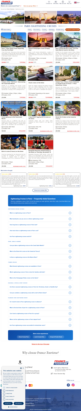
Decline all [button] (18, 403)
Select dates (6, 29)
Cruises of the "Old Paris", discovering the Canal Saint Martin (13, 82)
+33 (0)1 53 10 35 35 (60, 370)
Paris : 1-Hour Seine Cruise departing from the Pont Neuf (13, 49)
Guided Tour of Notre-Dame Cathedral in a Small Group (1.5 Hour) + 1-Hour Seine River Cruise (67, 83)
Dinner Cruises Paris (24, 337)
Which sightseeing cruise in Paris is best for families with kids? (40, 272)
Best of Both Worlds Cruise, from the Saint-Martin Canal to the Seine (67, 49)
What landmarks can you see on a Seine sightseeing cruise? (40, 219)
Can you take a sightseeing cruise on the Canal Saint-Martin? (40, 245)
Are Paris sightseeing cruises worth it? (40, 236)
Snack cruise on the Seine (36, 82)
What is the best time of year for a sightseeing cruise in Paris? (40, 307)
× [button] (23, 368)
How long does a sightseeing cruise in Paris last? (40, 225)
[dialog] (13, 387)
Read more (5, 384)
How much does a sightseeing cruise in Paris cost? (40, 230)
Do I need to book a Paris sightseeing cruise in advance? (40, 302)
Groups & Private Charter (56, 337)
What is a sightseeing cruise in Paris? (40, 213)
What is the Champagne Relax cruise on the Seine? (40, 278)
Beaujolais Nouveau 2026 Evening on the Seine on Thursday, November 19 (40, 151)
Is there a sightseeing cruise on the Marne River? (40, 257)
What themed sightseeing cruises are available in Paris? (40, 266)
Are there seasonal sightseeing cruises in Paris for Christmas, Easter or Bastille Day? (40, 287)
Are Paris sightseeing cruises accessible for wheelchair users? (40, 325)
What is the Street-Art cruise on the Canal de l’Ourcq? (40, 251)
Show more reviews (40, 190)
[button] (13, 407)
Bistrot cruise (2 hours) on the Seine (12, 151)
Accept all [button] (8, 403)
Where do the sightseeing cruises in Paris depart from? (40, 319)
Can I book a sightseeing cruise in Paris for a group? (40, 313)
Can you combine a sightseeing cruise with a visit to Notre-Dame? (40, 293)
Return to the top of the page (40, 344)
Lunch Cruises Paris (39, 337)
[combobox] (21, 368)
